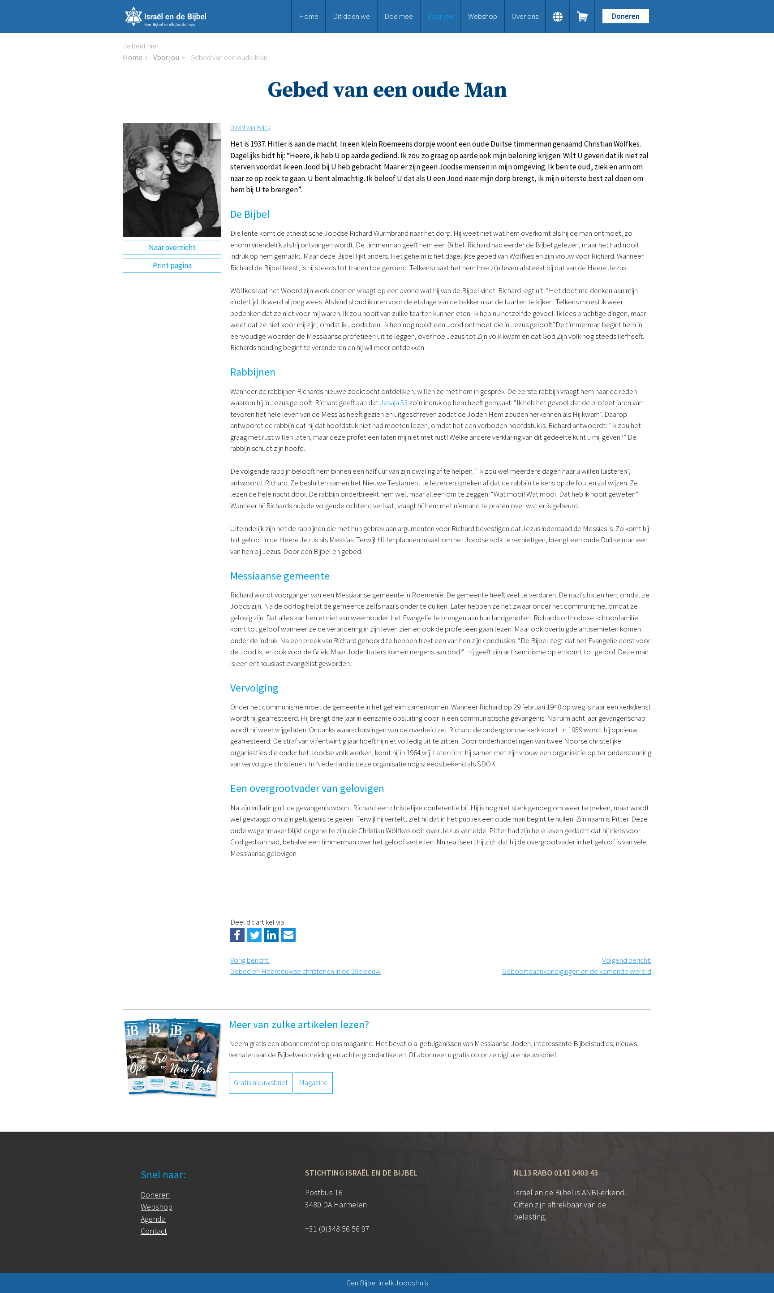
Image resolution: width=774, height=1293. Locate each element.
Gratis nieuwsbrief (261, 1082)
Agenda (153, 1219)
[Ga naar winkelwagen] (582, 16)
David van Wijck (250, 127)
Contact (154, 1231)
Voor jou (440, 16)
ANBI (590, 1192)
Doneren (626, 16)
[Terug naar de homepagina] (176, 16)
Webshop (482, 16)
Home (308, 16)
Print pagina (172, 265)
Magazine (313, 1082)
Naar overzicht (172, 247)
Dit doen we (351, 16)
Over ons (525, 16)
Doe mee (398, 16)
